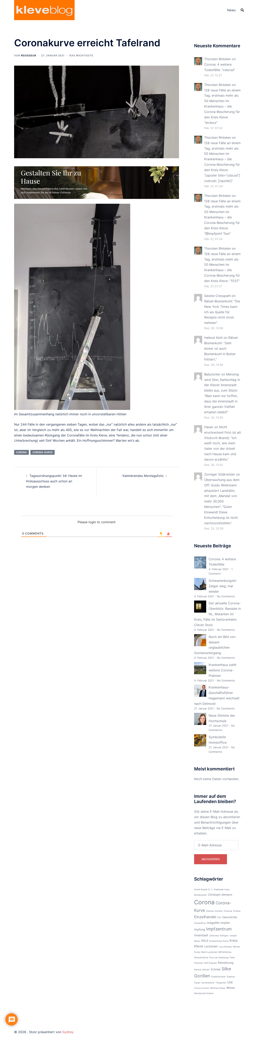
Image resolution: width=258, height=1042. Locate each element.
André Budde (200, 889)
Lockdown (211, 946)
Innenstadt (201, 935)
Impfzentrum (219, 928)
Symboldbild (207, 982)
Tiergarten (220, 982)
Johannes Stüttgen (218, 935)
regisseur (28, 55)
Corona (21, 452)
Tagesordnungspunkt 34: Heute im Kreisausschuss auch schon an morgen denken (54, 481)
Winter (230, 987)
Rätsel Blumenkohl (218, 301)
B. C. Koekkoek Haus (219, 889)
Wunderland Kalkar (203, 993)
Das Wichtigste (81, 55)
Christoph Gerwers (220, 894)
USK (230, 982)
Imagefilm (213, 922)
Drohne (236, 911)
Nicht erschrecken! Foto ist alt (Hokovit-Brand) (222, 432)
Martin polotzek (209, 952)
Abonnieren (210, 859)
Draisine (228, 911)
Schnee (216, 969)
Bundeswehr (200, 895)
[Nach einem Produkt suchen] (242, 10)
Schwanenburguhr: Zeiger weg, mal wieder (223, 586)
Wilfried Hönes (217, 988)
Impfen (225, 922)
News (231, 10)
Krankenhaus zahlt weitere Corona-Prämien (222, 670)
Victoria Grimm (201, 988)
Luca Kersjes (225, 946)
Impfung (199, 929)
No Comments (226, 596)
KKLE (204, 940)
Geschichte (229, 917)
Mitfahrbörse (224, 952)
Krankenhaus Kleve (219, 941)
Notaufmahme (201, 957)
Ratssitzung (225, 962)
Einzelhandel (205, 917)
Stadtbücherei (218, 976)
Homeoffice (200, 923)
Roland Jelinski (202, 969)
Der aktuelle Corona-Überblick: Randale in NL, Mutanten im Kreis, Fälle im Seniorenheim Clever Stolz (217, 614)
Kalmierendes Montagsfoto (143, 476)
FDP (219, 917)
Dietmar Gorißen (214, 911)
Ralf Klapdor (210, 963)
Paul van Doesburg (219, 957)
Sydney (68, 1032)
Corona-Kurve (42, 452)
